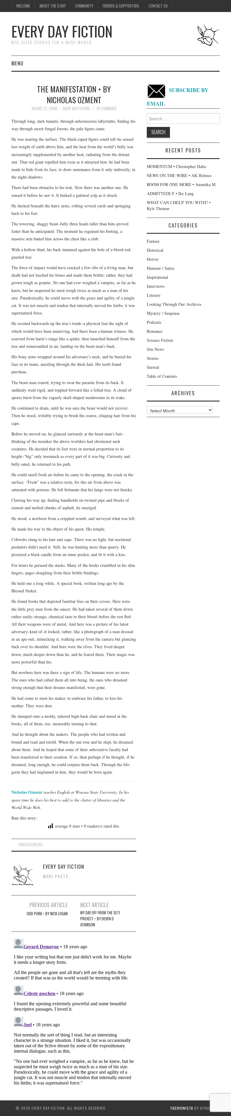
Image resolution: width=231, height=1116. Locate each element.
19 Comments (106, 108)
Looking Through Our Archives (174, 304)
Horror (153, 259)
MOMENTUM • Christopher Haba (176, 166)
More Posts (56, 876)
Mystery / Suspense (163, 313)
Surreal (153, 367)
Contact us (158, 6)
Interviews (156, 286)
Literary (154, 295)
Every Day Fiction (61, 31)
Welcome (23, 6)
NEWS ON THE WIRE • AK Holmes (179, 175)
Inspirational (157, 277)
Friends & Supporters (121, 6)
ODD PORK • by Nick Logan (47, 913)
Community (84, 6)
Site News (155, 349)
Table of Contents (162, 376)
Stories (153, 358)
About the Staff (52, 6)
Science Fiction (160, 340)
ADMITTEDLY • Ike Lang (170, 193)
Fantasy (153, 241)
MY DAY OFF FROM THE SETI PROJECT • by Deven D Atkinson (100, 919)
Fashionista (182, 1108)
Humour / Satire (160, 268)
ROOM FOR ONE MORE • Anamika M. (182, 184)
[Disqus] (73, 1011)
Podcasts (154, 322)
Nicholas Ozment (26, 792)
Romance (154, 331)
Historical (155, 250)
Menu (17, 63)
